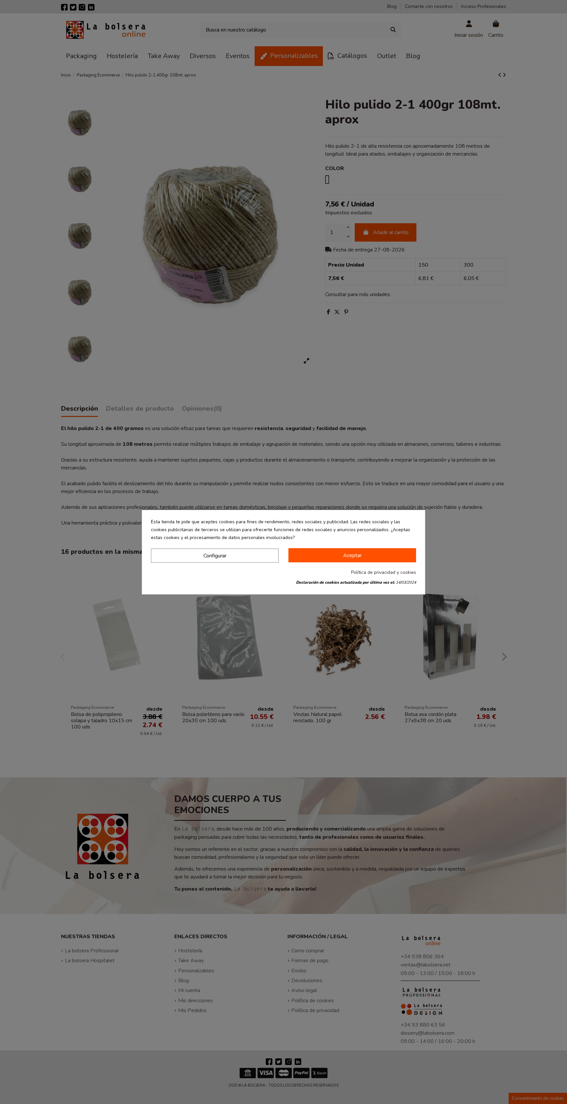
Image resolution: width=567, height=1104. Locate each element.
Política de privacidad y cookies (383, 572)
